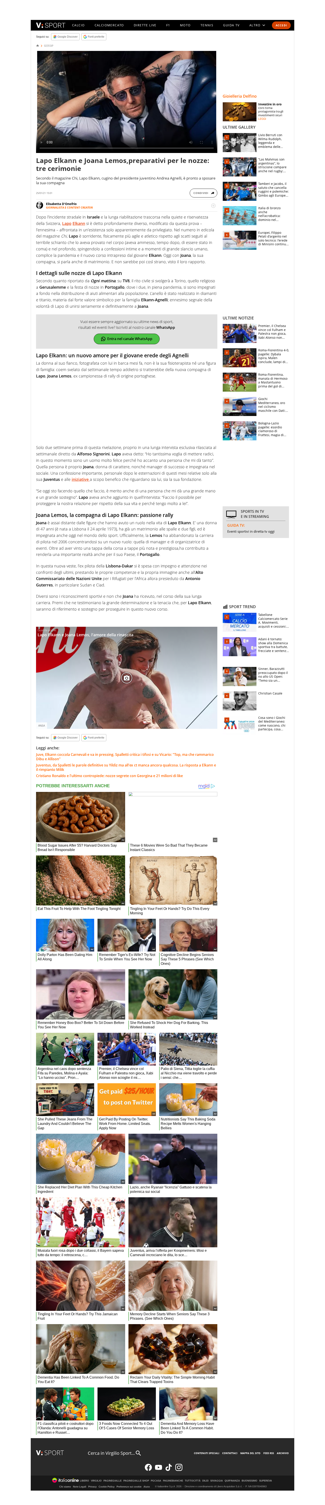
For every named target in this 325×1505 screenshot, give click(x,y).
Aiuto (146, 1486)
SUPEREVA (265, 1481)
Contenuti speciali (206, 1453)
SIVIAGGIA (216, 1481)
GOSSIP (48, 45)
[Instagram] (178, 1470)
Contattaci (229, 1453)
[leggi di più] (213, 206)
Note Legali (79, 1486)
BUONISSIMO (249, 1481)
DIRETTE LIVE (145, 25)
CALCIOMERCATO (109, 25)
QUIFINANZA (232, 1481)
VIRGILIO (96, 1481)
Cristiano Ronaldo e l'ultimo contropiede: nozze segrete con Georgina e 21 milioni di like (109, 775)
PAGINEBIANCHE (173, 1481)
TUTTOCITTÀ (193, 1481)
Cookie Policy (107, 1486)
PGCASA (156, 1481)
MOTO (185, 25)
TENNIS (207, 25)
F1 (168, 25)
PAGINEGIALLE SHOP (136, 1481)
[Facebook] (148, 1470)
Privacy (92, 1486)
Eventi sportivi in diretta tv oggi (251, 531)
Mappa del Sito (250, 1453)
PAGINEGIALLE (112, 1481)
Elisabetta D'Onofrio (61, 204)
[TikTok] (168, 1470)
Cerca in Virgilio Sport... (111, 1453)
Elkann (79, 223)
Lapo (66, 223)
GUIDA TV (231, 25)
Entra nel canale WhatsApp (129, 338)
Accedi (281, 25)
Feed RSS (268, 1453)
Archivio (283, 1453)
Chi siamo (65, 1486)
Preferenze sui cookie (129, 1486)
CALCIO (78, 25)
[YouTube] (158, 1470)
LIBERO (84, 1481)
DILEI (205, 1481)
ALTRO (255, 25)
